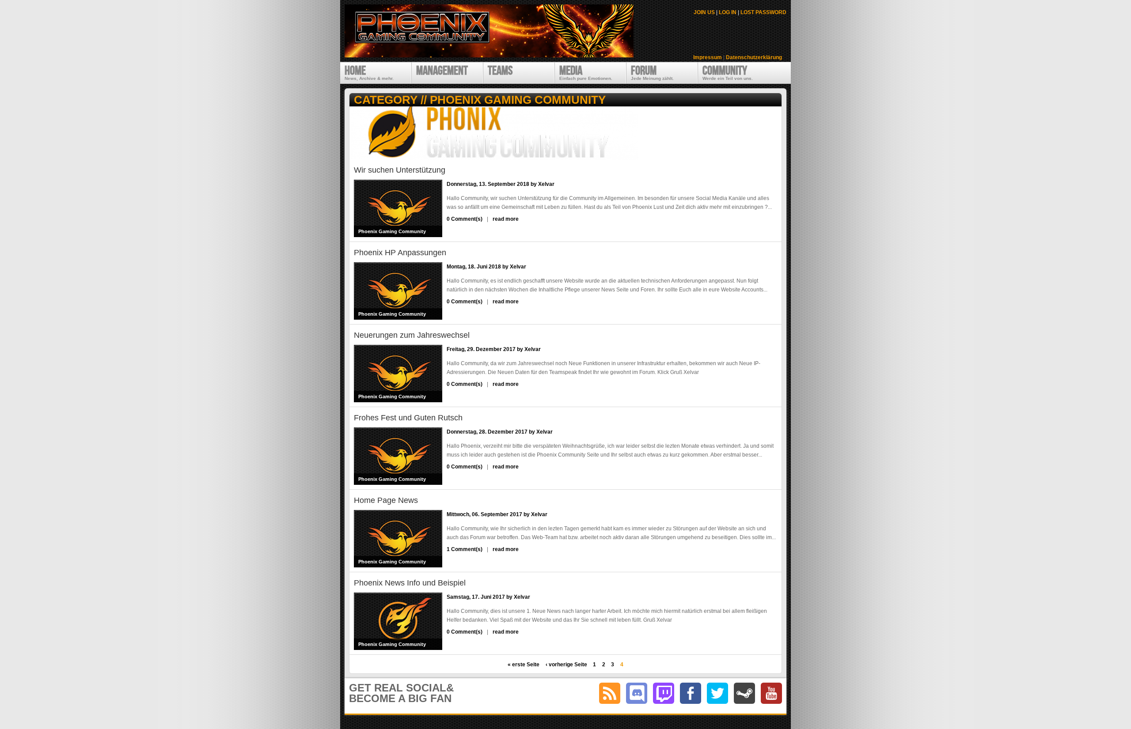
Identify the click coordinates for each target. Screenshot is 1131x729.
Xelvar (546, 184)
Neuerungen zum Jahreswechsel (412, 335)
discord (636, 693)
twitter (717, 693)
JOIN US (704, 12)
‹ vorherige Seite (566, 664)
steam (744, 693)
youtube (771, 693)
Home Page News (386, 500)
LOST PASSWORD (763, 12)
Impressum (707, 57)
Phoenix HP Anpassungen (400, 252)
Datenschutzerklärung (754, 57)
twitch (663, 693)
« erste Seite (523, 664)
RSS (609, 693)
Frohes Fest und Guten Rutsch (408, 417)
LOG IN (727, 12)
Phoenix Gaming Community (392, 231)
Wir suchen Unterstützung (399, 170)
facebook (690, 693)
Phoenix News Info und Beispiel (410, 582)
